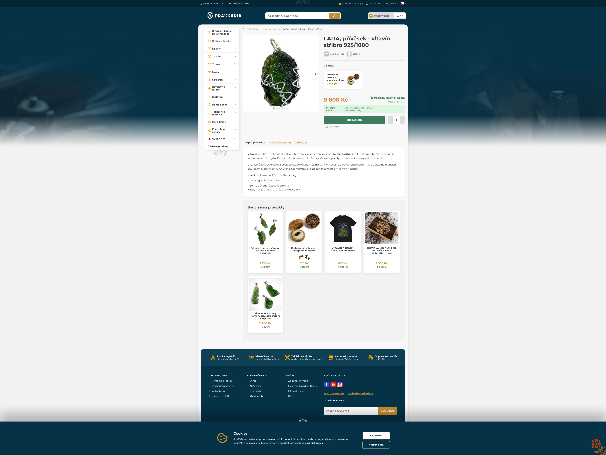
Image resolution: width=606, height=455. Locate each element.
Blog (291, 396)
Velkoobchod (219, 391)
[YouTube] (333, 384)
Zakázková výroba (298, 380)
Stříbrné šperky (254, 29)
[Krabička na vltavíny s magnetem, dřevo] (301, 257)
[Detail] (353, 79)
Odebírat (387, 410)
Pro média (255, 391)
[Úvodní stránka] (244, 29)
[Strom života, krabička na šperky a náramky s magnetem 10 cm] (307, 257)
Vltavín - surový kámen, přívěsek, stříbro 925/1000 (265, 251)
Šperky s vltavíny (272, 29)
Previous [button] (246, 74)
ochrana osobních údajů (309, 443)
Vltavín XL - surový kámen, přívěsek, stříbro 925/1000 (265, 316)
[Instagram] (340, 384)
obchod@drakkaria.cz (360, 393)
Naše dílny (255, 386)
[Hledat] (334, 16)
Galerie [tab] (301, 142)
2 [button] (276, 108)
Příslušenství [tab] (280, 142)
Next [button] (314, 74)
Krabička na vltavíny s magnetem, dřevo (304, 249)
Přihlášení (374, 3)
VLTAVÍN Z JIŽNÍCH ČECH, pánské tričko (343, 249)
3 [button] (279, 108)
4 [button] (281, 108)
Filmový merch (296, 391)
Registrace (392, 3)
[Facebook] (326, 384)
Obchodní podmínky (223, 386)
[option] (281, 74)
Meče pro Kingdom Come (302, 386)
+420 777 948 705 (213, 3)
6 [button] (287, 108)
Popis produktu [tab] (255, 142)
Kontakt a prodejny (352, 3)
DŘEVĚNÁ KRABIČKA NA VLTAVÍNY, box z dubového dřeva (381, 251)
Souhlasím (376, 435)
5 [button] (284, 108)
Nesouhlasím (376, 444)
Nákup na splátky (221, 396)
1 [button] (273, 108)
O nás (253, 380)
